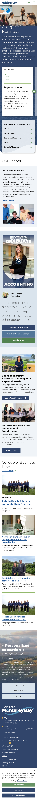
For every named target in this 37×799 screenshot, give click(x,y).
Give (6, 142)
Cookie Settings (18, 784)
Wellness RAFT (7, 746)
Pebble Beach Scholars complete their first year (17, 502)
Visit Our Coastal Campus (19, 334)
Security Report (8, 763)
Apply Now (18, 340)
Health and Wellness (10, 749)
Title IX (4, 766)
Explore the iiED (11, 450)
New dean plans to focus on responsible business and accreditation (16, 539)
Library (4, 756)
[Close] (35, 771)
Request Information (18, 328)
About (6, 129)
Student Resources (11, 133)
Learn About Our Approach (15, 398)
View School (8, 200)
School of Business (11, 147)
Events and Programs (12, 138)
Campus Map (9, 723)
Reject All (18, 790)
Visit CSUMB (18, 691)
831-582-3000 (10, 732)
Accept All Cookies (18, 795)
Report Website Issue (10, 759)
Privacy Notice (22, 781)
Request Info (18, 685)
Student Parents (8, 752)
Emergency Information (11, 737)
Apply (18, 696)
